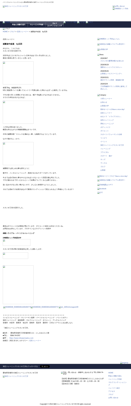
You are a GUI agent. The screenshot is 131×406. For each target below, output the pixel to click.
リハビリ (103, 138)
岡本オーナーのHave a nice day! (112, 109)
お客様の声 (104, 106)
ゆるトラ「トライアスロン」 (111, 116)
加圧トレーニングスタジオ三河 (112, 145)
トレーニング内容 (115, 379)
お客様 (102, 170)
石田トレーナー (23, 32)
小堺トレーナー (106, 99)
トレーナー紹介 (114, 388)
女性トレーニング (107, 120)
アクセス (111, 391)
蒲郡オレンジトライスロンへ (112, 67)
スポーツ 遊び (106, 156)
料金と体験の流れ (115, 376)
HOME (5, 32)
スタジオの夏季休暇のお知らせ (112, 61)
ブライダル (104, 152)
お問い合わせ (113, 398)
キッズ (102, 159)
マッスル (103, 163)
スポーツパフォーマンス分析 (111, 134)
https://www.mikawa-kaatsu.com (21, 338)
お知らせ (103, 102)
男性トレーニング (107, 124)
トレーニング (105, 149)
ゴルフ (102, 167)
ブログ (12, 32)
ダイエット (104, 131)
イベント (103, 141)
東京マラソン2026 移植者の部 (112, 80)
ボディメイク (105, 127)
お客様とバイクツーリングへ (111, 74)
